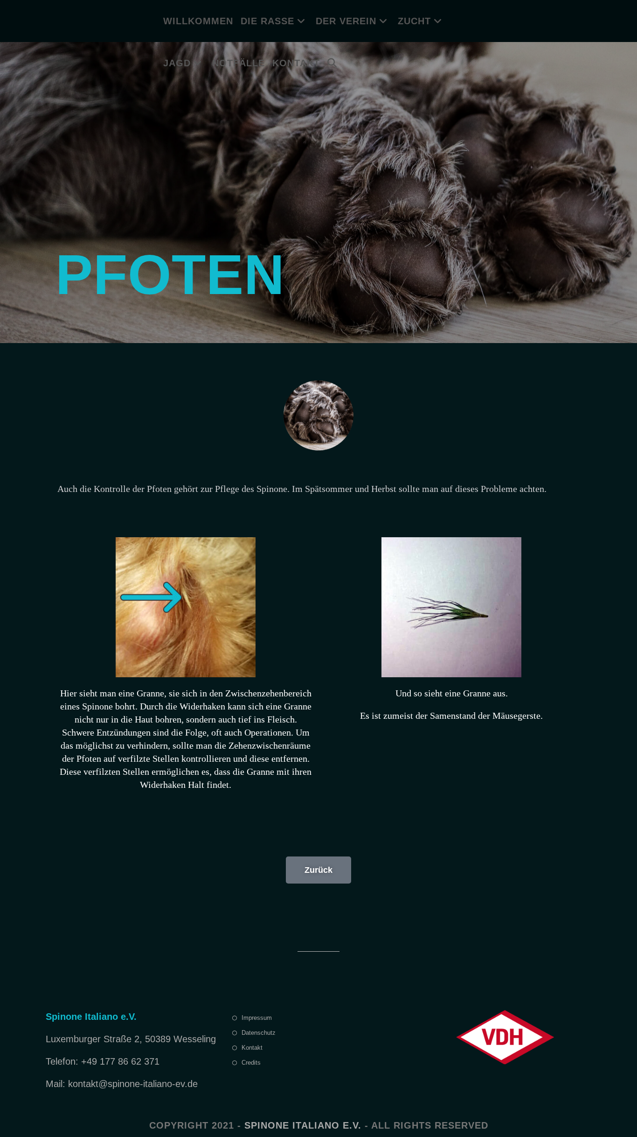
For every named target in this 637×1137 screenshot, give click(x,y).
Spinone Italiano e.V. (302, 1125)
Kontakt (252, 1047)
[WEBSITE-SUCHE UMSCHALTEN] (332, 63)
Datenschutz (259, 1032)
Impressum (257, 1017)
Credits (251, 1062)
